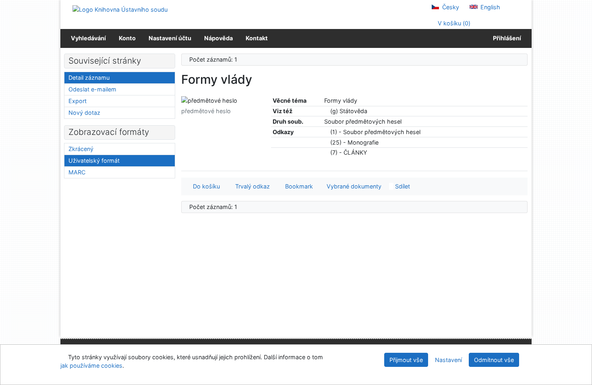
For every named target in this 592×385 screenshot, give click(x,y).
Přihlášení (506, 38)
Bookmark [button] (297, 186)
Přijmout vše (406, 359)
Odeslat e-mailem (92, 89)
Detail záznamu (89, 77)
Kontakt (257, 38)
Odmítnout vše (494, 359)
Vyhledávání (88, 38)
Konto (127, 38)
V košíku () (453, 23)
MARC (76, 172)
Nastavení (448, 359)
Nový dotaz (84, 112)
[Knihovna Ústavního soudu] (120, 9)
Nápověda (218, 38)
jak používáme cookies (91, 365)
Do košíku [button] (205, 186)
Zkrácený (80, 148)
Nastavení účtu (170, 38)
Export (77, 100)
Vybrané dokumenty (353, 186)
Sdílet (401, 186)
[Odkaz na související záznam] (326, 111)
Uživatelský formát (94, 160)
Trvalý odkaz (251, 186)
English (489, 7)
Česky (450, 7)
